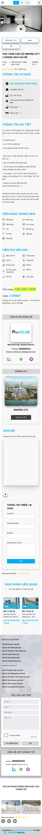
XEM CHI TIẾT (21, 417)
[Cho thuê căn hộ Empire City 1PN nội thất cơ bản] (12, 603)
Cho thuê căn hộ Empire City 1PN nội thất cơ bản (11, 615)
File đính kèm (11, 743)
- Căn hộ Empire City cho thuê (12, 670)
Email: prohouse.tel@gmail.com (21, 352)
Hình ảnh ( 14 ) (11, 40)
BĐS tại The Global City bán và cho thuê (31, 809)
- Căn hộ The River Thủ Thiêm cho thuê (15, 677)
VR (11, 46)
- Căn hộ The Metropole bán (11, 648)
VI (16, 3)
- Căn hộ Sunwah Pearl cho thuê (12, 687)
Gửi (21, 561)
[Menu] (2, 2)
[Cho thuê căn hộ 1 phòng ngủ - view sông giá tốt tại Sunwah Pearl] (30, 603)
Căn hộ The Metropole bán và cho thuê (11, 809)
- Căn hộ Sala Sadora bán (10, 657)
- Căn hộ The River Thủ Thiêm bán (13, 651)
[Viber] (28, 769)
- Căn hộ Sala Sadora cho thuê (12, 680)
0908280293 (18, 761)
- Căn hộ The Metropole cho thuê (13, 673)
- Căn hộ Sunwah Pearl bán (11, 661)
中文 (27, 3)
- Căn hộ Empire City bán (10, 644)
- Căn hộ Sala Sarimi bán (10, 654)
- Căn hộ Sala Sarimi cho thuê (12, 683)
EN (22, 3)
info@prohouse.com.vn (19, 764)
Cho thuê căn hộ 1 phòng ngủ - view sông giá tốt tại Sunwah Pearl (29, 615)
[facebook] (14, 769)
